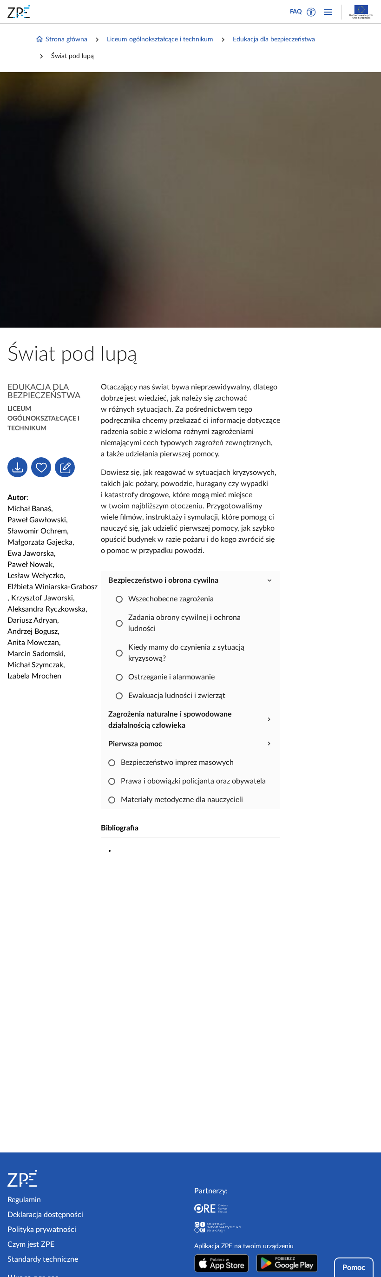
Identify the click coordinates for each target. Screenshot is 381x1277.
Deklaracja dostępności (45, 1214)
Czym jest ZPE (30, 1244)
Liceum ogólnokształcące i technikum (160, 39)
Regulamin (24, 1200)
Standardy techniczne (42, 1259)
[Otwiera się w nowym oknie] (221, 1263)
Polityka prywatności (41, 1229)
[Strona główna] (50, 1178)
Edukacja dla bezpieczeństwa (274, 39)
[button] (311, 12)
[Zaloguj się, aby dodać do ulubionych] (41, 467)
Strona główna (66, 39)
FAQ (296, 12)
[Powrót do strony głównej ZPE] (20, 11)
